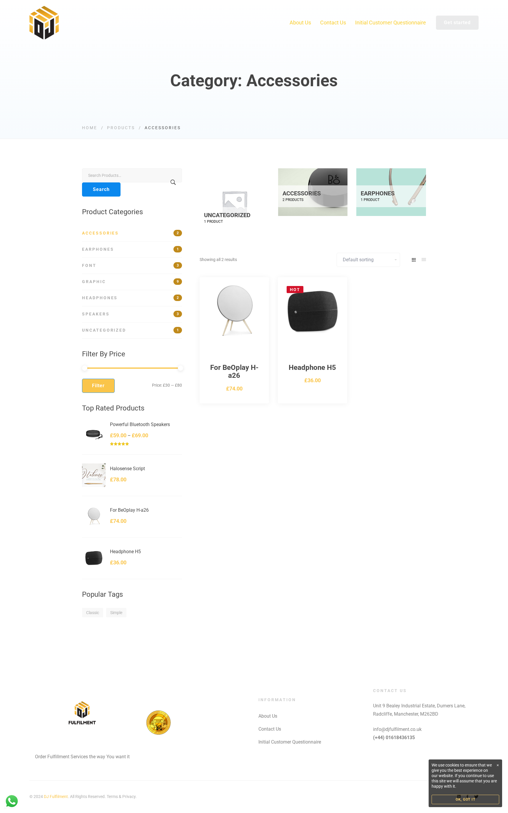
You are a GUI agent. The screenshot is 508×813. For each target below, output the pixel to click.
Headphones (130, 297)
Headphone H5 (125, 551)
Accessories (130, 233)
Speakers (130, 314)
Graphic (130, 281)
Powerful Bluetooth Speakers (140, 424)
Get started (457, 22)
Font (130, 265)
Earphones (130, 249)
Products (121, 127)
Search (101, 189)
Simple (116, 612)
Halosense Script (127, 468)
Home (89, 127)
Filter (98, 385)
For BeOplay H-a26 (129, 510)
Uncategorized (130, 330)
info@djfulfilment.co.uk (397, 729)
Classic (92, 612)
